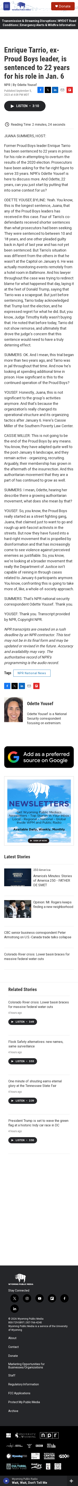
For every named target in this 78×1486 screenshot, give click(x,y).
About (12, 1338)
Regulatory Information (23, 1384)
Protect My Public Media (24, 1402)
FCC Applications (19, 1393)
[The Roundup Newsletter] (39, 810)
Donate (65, 6)
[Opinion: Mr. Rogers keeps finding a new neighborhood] (17, 909)
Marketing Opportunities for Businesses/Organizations (26, 1366)
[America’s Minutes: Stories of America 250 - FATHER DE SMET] (17, 877)
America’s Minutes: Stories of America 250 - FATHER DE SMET (52, 880)
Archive (13, 1411)
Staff (11, 1375)
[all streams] (72, 1481)
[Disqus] (39, 1209)
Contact (13, 1347)
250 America (42, 870)
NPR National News (32, 673)
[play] (6, 1481)
